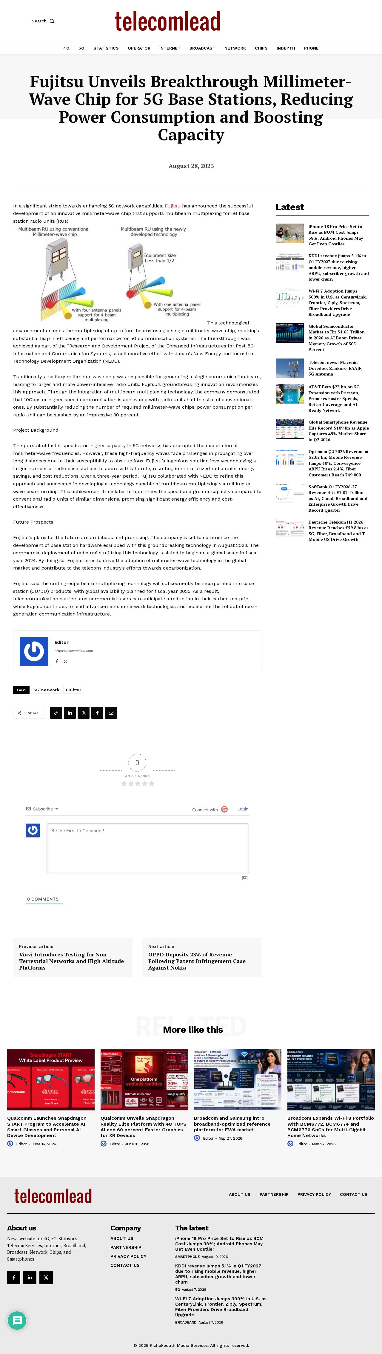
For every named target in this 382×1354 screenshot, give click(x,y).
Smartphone (187, 1257)
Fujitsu (173, 206)
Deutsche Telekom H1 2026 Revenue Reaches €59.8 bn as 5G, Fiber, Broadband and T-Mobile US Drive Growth (339, 530)
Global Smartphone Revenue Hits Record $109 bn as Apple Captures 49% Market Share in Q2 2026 (339, 430)
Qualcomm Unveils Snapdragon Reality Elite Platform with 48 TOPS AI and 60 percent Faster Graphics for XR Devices (144, 1126)
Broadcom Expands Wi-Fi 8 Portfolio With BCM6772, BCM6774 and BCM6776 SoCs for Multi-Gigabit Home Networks (330, 1126)
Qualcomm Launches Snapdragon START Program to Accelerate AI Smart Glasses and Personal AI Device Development (47, 1126)
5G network (46, 689)
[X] (65, 660)
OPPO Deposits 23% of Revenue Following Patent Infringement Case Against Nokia (197, 961)
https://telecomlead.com (74, 651)
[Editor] (34, 651)
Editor (62, 642)
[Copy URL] (56, 713)
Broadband (186, 1322)
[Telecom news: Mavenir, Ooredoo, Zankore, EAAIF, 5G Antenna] (290, 368)
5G (177, 1289)
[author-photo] (11, 1144)
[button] (44, 21)
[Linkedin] (70, 713)
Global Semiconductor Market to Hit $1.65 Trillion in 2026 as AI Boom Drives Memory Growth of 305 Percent (337, 337)
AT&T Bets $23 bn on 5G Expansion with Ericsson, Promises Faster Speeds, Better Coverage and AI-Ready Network (334, 398)
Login (242, 808)
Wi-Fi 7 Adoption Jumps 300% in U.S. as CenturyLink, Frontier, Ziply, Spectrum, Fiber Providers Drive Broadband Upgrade (338, 302)
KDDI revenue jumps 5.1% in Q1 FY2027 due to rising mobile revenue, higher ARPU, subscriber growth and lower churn (339, 267)
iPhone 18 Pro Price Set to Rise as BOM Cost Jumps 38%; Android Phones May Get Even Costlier (336, 235)
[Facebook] (57, 660)
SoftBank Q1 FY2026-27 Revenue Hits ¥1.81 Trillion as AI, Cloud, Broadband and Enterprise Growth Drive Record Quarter (338, 498)
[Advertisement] (322, 589)
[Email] (111, 713)
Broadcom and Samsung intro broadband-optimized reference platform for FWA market (232, 1123)
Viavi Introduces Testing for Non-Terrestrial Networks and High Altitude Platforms (71, 961)
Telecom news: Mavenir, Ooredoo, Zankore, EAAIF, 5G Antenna (336, 368)
